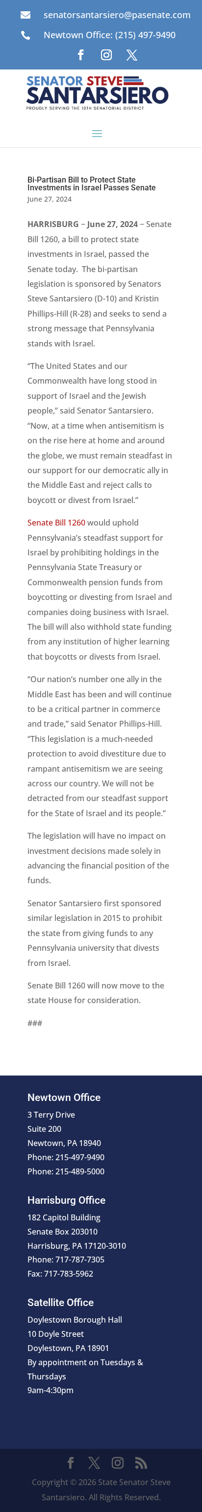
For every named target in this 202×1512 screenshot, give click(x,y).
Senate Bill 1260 (56, 522)
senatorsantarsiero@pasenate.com (117, 15)
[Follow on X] (132, 55)
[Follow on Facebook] (81, 55)
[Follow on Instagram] (106, 55)
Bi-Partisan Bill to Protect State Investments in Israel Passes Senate (91, 183)
